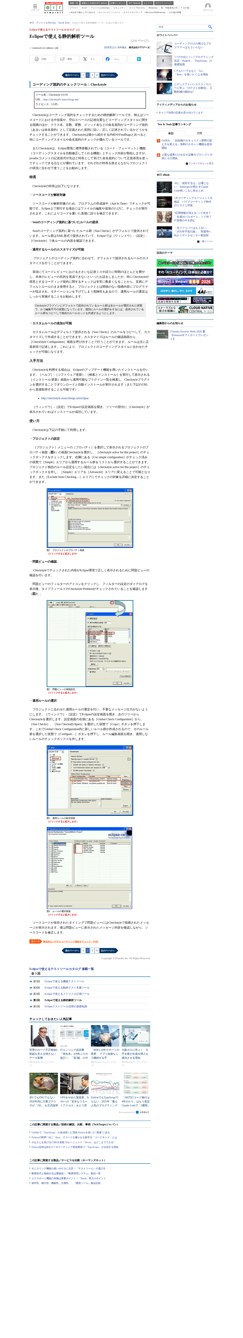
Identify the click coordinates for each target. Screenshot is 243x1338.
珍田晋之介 (110, 47)
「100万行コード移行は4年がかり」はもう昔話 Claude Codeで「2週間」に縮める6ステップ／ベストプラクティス (137, 1105)
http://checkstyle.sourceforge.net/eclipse (65, 398)
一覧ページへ (207, 241)
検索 (210, 26)
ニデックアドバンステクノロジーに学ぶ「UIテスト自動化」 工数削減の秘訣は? (193, 88)
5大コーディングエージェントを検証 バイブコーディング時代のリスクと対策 (193, 202)
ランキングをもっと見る (201, 163)
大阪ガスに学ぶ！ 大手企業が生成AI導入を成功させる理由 (135, 1053)
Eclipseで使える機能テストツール (64, 981)
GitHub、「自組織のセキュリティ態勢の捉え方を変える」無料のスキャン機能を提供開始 (187, 144)
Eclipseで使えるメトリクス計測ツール (67, 993)
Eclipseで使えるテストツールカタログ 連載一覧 (61, 968)
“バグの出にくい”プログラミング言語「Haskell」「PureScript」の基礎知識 (194, 61)
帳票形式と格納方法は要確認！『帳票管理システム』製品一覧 (66, 1173)
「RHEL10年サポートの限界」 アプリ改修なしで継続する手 (105, 1053)
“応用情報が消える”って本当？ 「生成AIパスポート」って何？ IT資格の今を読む (194, 217)
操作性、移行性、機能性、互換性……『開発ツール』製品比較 (66, 1183)
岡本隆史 (122, 47)
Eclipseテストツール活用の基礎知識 (66, 1006)
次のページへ (108, 75)
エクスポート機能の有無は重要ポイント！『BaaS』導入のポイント (69, 1178)
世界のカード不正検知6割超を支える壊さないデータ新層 (43, 1053)
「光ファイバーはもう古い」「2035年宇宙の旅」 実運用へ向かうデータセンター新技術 (192, 232)
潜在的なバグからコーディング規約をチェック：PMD (70, 941)
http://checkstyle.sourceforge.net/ (61, 99)
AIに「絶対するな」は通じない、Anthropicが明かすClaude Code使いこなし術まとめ (191, 187)
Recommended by (127, 1112)
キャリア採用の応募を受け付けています (181, 112)
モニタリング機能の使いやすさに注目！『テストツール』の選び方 (69, 1168)
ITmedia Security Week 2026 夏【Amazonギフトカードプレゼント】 (189, 335)
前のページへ (72, 75)
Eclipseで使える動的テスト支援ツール (67, 987)
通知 (69, 59)
